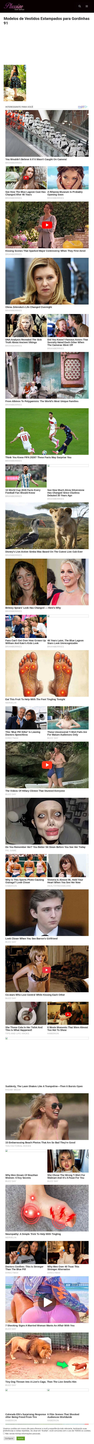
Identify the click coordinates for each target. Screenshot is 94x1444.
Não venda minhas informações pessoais (22, 1434)
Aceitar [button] (20, 1438)
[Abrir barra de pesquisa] (79, 6)
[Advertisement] (47, 47)
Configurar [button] (9, 1438)
